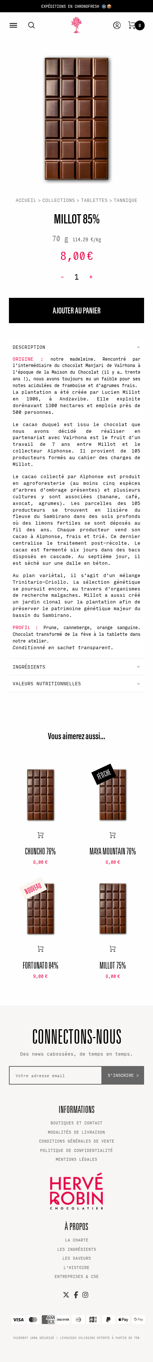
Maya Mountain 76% (112, 851)
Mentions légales (76, 1159)
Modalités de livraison (76, 1132)
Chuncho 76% (40, 851)
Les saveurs (76, 1258)
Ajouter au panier (40, 834)
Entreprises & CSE (77, 1276)
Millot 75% (113, 965)
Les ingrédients (76, 1249)
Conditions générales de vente (76, 1140)
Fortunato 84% (40, 965)
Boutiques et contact (76, 1122)
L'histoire (76, 1267)
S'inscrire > (123, 1075)
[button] (76, 347)
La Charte (76, 1239)
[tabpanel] (76, 118)
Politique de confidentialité (76, 1150)
